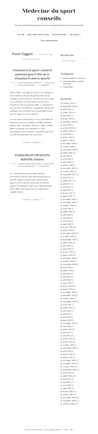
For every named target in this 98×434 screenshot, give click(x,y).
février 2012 (68, 339)
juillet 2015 (67, 243)
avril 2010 (67, 385)
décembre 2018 (69, 143)
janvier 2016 (68, 230)
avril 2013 (67, 317)
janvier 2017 (68, 196)
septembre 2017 (69, 174)
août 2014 (67, 267)
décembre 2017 (69, 168)
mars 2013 (67, 320)
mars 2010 (67, 388)
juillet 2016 (67, 212)
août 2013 (67, 305)
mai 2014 (66, 277)
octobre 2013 (68, 298)
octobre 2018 (68, 147)
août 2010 (67, 373)
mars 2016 (67, 224)
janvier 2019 (68, 140)
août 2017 (67, 178)
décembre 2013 (69, 292)
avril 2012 (67, 336)
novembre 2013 (69, 295)
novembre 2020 (69, 122)
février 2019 (68, 137)
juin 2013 (66, 311)
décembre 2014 (69, 258)
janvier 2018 (68, 165)
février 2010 (68, 391)
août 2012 (67, 326)
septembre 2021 (69, 106)
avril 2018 (67, 159)
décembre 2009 (69, 398)
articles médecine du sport (30, 83)
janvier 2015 (68, 255)
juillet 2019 (67, 131)
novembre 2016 (69, 202)
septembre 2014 (69, 264)
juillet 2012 (67, 329)
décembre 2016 (69, 199)
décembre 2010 (69, 360)
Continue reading (32, 142)
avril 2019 (67, 134)
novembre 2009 (69, 401)
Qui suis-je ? (75, 34)
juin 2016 (66, 215)
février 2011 (67, 354)
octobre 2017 (68, 171)
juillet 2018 (67, 153)
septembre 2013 (69, 301)
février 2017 (68, 193)
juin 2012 (66, 332)
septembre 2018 (69, 150)
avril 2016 (67, 221)
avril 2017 (67, 187)
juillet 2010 (67, 376)
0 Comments (44, 166)
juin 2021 (66, 116)
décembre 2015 (69, 233)
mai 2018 (66, 156)
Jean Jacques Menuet (27, 85)
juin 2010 (67, 379)
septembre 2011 (69, 348)
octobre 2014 (68, 261)
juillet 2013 (67, 308)
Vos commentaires (49, 40)
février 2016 (68, 227)
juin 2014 (66, 274)
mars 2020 (67, 125)
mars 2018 (67, 162)
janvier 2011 (67, 357)
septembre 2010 (69, 370)
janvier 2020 (68, 128)
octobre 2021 (68, 103)
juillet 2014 (67, 271)
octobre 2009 (68, 404)
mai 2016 (66, 218)
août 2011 (67, 351)
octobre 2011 (68, 345)
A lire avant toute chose (38, 34)
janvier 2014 (68, 289)
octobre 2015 (68, 236)
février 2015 (68, 252)
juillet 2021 (67, 112)
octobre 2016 (68, 205)
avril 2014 (67, 280)
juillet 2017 (67, 181)
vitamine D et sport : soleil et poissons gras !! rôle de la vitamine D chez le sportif (32, 74)
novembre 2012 (69, 323)
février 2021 (68, 119)
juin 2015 (67, 246)
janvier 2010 (68, 394)
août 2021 (67, 109)
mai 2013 (66, 314)
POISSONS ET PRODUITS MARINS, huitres (32, 157)
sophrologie (68, 87)
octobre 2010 (68, 367)
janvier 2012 (68, 342)
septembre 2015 (69, 240)
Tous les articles (59, 34)
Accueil (21, 34)
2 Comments (44, 85)
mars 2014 (67, 283)
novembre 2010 (69, 363)
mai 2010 (66, 382)
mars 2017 (67, 190)
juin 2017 (66, 184)
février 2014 (68, 286)
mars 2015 (67, 249)
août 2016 (67, 209)
